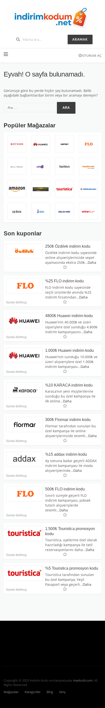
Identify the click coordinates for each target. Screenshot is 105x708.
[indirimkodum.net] (52, 17)
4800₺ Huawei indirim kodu (69, 316)
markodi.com (83, 680)
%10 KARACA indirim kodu (69, 385)
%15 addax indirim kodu (66, 454)
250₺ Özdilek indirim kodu (67, 246)
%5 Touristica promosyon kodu (71, 568)
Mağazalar (11, 692)
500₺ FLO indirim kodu (65, 489)
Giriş (62, 692)
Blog (50, 692)
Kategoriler (33, 692)
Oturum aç (91, 55)
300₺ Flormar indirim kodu (68, 420)
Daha (92, 262)
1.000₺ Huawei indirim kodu (69, 350)
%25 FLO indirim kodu (64, 281)
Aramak (80, 39)
